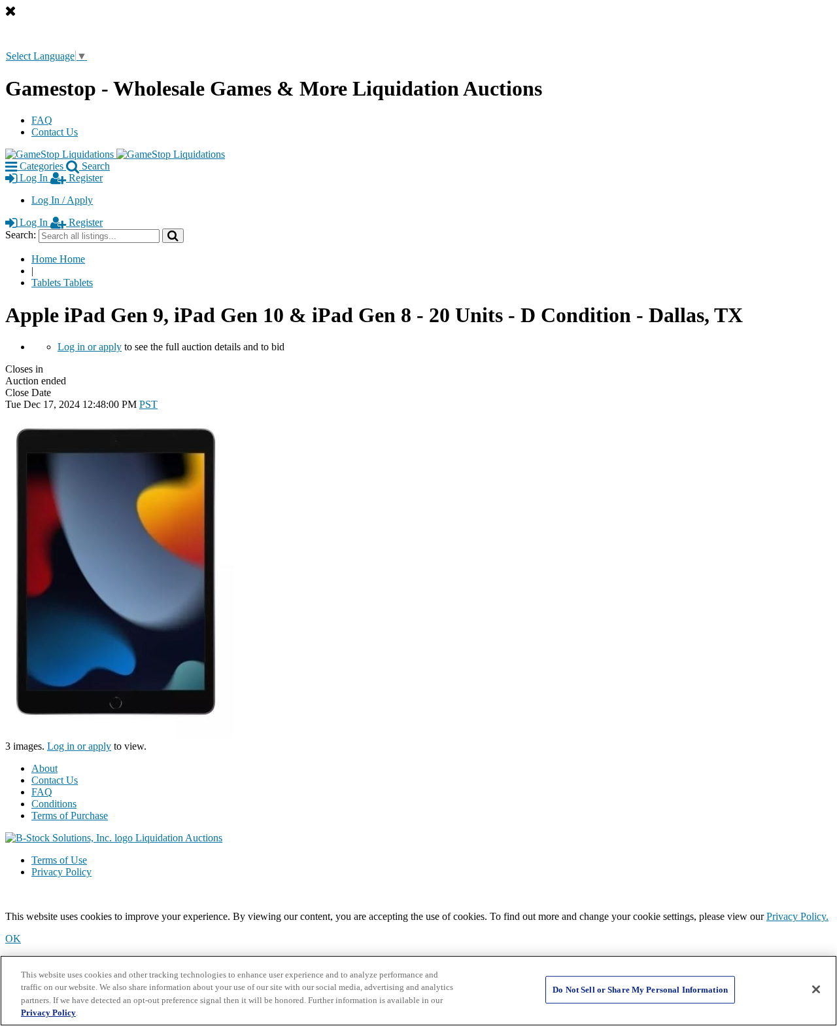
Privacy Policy (61, 871)
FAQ (41, 120)
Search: (20, 234)
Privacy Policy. (797, 916)
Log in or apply (90, 346)
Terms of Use (59, 860)
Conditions (54, 803)
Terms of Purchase (69, 815)
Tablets (62, 282)
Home (58, 259)
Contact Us (54, 131)
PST (148, 404)
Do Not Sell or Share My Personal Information (640, 990)
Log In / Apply (62, 200)
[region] (418, 990)
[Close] (816, 989)
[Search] (173, 235)
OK (13, 938)
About (44, 768)
